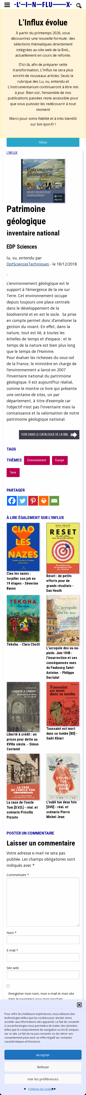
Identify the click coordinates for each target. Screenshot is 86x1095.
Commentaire (18, 875)
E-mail (12, 950)
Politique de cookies (41, 1089)
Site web (13, 968)
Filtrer (43, 142)
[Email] (54, 501)
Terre (13, 472)
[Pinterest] (33, 501)
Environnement (36, 460)
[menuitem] (12, 152)
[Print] (44, 501)
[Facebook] (12, 501)
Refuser (43, 1067)
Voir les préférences (43, 1079)
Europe (59, 460)
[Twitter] (22, 501)
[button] (79, 1005)
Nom (12, 933)
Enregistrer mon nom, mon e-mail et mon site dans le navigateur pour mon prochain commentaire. (41, 999)
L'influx (12, 153)
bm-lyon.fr (45, 124)
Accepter (43, 1055)
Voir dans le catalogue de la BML (44, 434)
